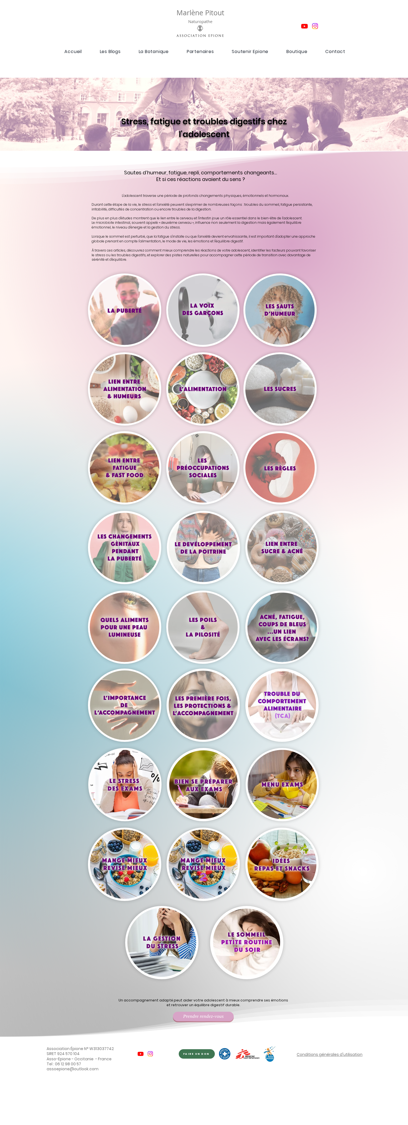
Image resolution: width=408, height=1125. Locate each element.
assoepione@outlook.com (73, 1069)
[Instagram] (315, 26)
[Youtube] (304, 26)
